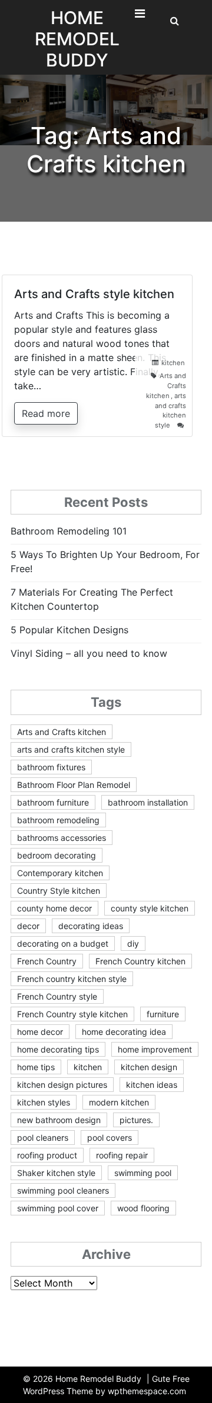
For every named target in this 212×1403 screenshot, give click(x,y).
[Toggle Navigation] (139, 16)
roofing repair (122, 1155)
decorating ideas (90, 926)
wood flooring (143, 1208)
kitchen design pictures (62, 1085)
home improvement (155, 1049)
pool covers (109, 1138)
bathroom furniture (53, 802)
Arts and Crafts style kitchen (94, 294)
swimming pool (142, 1173)
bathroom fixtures (51, 767)
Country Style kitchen (58, 891)
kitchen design (149, 1067)
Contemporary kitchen (60, 873)
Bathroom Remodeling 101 (69, 531)
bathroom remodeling (58, 820)
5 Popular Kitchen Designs (69, 630)
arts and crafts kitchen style (71, 749)
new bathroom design (59, 1120)
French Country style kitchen (72, 1014)
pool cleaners (42, 1138)
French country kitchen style (72, 979)
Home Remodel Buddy (77, 39)
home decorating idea (124, 1032)
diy (133, 943)
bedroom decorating (56, 855)
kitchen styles (43, 1102)
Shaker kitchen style (56, 1173)
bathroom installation (148, 802)
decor (28, 926)
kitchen (173, 363)
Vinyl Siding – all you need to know (89, 653)
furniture (163, 1014)
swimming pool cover (57, 1208)
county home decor (54, 908)
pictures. (136, 1120)
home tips (36, 1067)
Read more (46, 413)
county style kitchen (149, 908)
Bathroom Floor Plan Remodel (73, 785)
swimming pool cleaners (63, 1190)
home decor (40, 1032)
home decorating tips (58, 1049)
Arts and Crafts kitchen (61, 732)
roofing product (47, 1155)
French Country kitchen (140, 961)
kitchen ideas (151, 1085)
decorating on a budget (62, 943)
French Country (47, 961)
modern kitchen (119, 1102)
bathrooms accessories (61, 838)
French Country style (57, 996)
